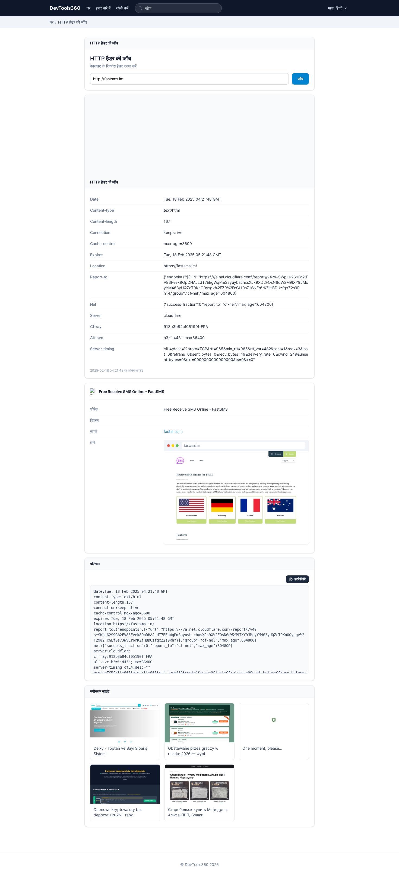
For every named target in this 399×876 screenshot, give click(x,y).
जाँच (300, 78)
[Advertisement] (199, 139)
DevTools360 (65, 8)
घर (88, 8)
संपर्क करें (122, 8)
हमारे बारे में (103, 8)
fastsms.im (173, 431)
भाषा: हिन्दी (335, 8)
